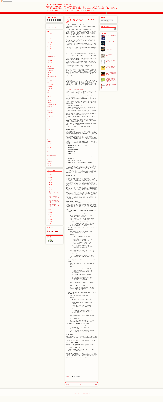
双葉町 (48, 66)
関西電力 (48, 131)
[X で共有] (77, 376)
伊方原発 (48, 141)
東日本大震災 (73, 378)
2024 (49, 175)
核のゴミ (48, 143)
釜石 (47, 64)
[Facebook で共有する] (78, 376)
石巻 (47, 54)
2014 (49, 223)
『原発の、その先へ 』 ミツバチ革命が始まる (111, 67)
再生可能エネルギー (51, 104)
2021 (49, 210)
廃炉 (47, 129)
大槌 (47, 78)
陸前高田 (48, 72)
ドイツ (48, 100)
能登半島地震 (49, 112)
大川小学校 (49, 116)
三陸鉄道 (48, 110)
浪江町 (48, 74)
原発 (70, 378)
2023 (49, 177)
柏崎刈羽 (48, 135)
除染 (47, 153)
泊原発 (48, 147)
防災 (47, 50)
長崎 (47, 151)
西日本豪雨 (49, 161)
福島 (78, 378)
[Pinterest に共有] (79, 376)
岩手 (47, 52)
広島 (47, 94)
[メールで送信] (74, 376)
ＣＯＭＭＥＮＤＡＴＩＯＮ (70, 13)
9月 (50, 182)
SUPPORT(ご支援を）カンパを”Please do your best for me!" (94, 13)
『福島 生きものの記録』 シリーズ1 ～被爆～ (54, 205)
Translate (111, 21)
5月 (50, 187)
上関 (47, 139)
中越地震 (48, 102)
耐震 (47, 149)
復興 (47, 46)
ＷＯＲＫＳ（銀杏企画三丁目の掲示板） (55, 13)
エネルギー (49, 62)
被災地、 (48, 60)
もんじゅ (48, 137)
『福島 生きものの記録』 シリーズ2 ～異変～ (54, 201)
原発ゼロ (48, 118)
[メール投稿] (72, 376)
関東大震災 (49, 70)
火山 (47, 108)
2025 (49, 174)
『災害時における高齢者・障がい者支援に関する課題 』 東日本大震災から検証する (111, 80)
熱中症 (48, 163)
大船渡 (48, 120)
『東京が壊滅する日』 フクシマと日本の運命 (111, 42)
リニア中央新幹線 (50, 133)
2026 (49, 172)
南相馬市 (48, 106)
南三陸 (48, 90)
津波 (47, 44)
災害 (47, 114)
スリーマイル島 (50, 124)
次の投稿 (68, 384)
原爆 (47, 98)
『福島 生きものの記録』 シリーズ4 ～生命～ (54, 193)
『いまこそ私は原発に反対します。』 (111, 36)
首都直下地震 (49, 80)
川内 (47, 157)
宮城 (47, 48)
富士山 (48, 122)
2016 (49, 219)
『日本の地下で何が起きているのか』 (111, 85)
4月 (50, 189)
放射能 (80, 378)
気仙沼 (48, 92)
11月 (50, 180)
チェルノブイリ (50, 56)
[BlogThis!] (75, 376)
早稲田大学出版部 (50, 76)
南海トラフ (49, 84)
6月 (50, 186)
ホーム (79, 13)
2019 (49, 214)
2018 (49, 216)
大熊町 (48, 96)
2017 (49, 217)
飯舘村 (48, 82)
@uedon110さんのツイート (52, 27)
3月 (50, 191)
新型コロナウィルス (51, 40)
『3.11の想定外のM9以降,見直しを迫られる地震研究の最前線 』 (111, 73)
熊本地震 (48, 86)
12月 (50, 179)
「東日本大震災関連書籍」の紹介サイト (59, 4)
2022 (49, 209)
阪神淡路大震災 (50, 68)
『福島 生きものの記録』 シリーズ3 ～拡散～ (54, 197)
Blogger (88, 393)
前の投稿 (95, 384)
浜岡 (47, 159)
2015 (49, 221)
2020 (49, 212)
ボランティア (49, 88)
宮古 (47, 126)
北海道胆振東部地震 (51, 155)
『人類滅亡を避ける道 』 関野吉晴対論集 (111, 48)
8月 (50, 184)
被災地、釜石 (49, 165)
